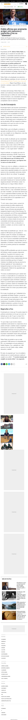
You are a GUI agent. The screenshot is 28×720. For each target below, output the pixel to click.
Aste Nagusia (13, 1)
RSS (2, 694)
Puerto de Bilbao (19, 1)
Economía (3, 639)
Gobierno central (6, 46)
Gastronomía (4, 654)
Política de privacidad (6, 698)
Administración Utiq (6, 700)
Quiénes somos (4, 686)
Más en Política (6, 579)
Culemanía (3, 670)
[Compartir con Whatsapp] (7, 364)
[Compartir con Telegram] (9, 364)
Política (3, 643)
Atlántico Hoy (4, 674)
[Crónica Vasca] (9, 3)
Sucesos (3, 652)
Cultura (3, 649)
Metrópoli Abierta (5, 668)
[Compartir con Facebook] (2, 364)
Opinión (3, 647)
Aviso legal (3, 692)
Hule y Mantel (4, 678)
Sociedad (3, 645)
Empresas (3, 641)
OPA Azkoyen (7, 1)
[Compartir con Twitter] (4, 364)
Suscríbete (3, 688)
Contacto (3, 690)
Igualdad (3, 658)
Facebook (3, 708)
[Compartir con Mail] (12, 364)
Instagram (3, 714)
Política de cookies (5, 696)
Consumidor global (5, 676)
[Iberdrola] (20, 7)
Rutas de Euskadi (5, 656)
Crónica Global (4, 665)
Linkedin (3, 712)
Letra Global (4, 672)
